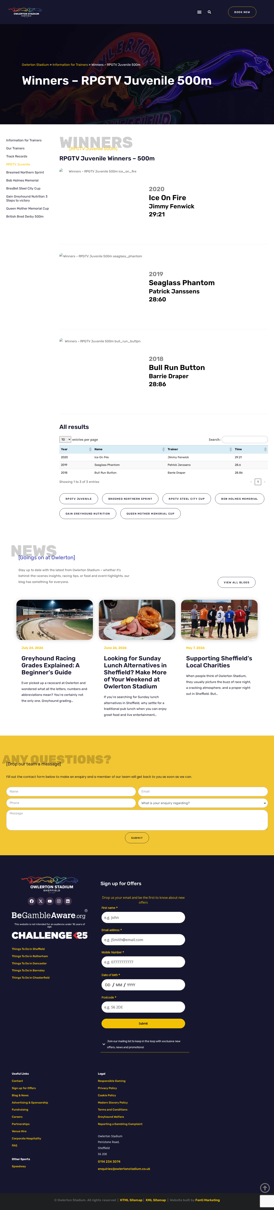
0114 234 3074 (109, 1161)
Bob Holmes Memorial (22, 180)
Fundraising (20, 1109)
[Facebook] (32, 901)
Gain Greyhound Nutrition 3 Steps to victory (27, 198)
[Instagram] (59, 901)
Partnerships (20, 1124)
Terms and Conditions (112, 1109)
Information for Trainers (70, 65)
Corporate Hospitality (26, 1138)
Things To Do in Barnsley (28, 970)
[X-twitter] (41, 901)
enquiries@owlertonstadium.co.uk (124, 1169)
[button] (199, 12)
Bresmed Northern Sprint (25, 172)
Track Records (16, 156)
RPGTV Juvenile (18, 164)
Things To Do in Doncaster (29, 963)
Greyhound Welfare (111, 1117)
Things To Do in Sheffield (28, 949)
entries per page (85, 439)
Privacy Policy (107, 1088)
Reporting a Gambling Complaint (120, 1124)
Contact (17, 1081)
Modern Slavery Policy (113, 1102)
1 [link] (258, 482)
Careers (17, 1117)
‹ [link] (251, 482)
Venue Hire (19, 1131)
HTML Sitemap (131, 1200)
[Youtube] (50, 901)
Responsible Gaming (112, 1081)
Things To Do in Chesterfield (31, 977)
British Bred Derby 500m (25, 216)
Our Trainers (15, 148)
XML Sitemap (156, 1200)
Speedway (19, 1166)
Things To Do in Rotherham (30, 956)
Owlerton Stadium (35, 65)
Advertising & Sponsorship (30, 1102)
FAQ (14, 1145)
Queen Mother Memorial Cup (27, 208)
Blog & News (20, 1095)
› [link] (264, 482)
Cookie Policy (107, 1095)
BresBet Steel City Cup (23, 188)
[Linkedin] (68, 901)
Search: (215, 439)
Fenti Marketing (207, 1200)
